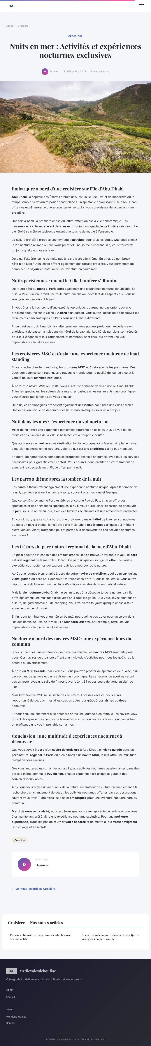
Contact (10, 1023)
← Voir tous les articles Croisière (33, 888)
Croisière (23, 25)
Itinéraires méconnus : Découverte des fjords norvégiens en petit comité (110, 937)
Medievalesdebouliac (37, 970)
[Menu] (141, 6)
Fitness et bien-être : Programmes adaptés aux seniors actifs (40, 937)
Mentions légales (16, 1016)
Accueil (10, 25)
